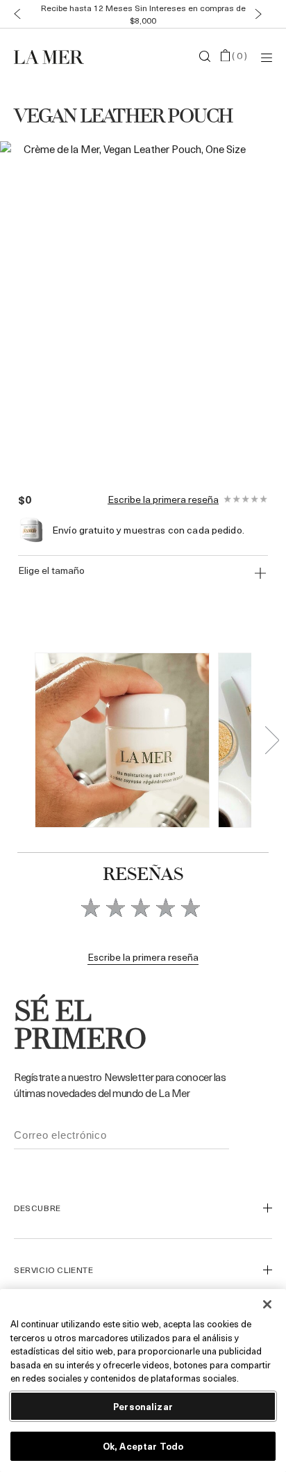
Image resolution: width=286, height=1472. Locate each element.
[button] (14, 14)
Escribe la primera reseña (163, 499)
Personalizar (143, 1406)
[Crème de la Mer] (57, 56)
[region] (143, 1380)
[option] (129, 303)
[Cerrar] (267, 1304)
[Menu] (266, 57)
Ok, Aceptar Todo (143, 1446)
